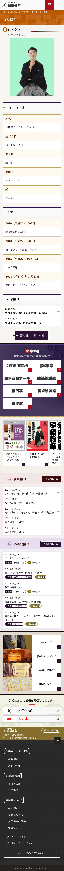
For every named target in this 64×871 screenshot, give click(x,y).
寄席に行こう (15, 814)
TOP (5, 11)
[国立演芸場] (46, 391)
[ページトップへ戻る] (57, 740)
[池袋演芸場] (46, 378)
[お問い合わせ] (49, 5)
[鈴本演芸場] (17, 366)
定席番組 (13, 790)
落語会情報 (14, 765)
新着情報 (13, 759)
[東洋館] (17, 403)
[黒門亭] (17, 391)
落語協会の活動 (17, 821)
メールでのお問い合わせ (32, 853)
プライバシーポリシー (19, 836)
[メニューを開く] (59, 5)
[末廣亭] (46, 366)
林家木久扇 (11, 232)
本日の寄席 (14, 783)
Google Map (51, 730)
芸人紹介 (14, 11)
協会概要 (13, 827)
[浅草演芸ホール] (17, 378)
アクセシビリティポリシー (21, 842)
